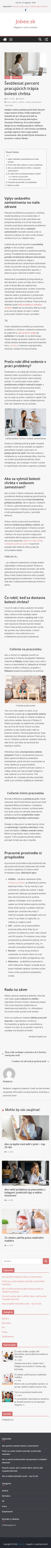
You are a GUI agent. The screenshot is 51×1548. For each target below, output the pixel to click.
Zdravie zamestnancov (33, 102)
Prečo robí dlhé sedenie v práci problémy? (25, 165)
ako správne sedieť (27, 332)
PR (3, 1327)
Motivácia (6, 1323)
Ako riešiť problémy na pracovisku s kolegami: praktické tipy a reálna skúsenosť (24, 1192)
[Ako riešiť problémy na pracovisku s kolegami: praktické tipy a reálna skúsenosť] (25, 1162)
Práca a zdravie (11, 102)
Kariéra (5, 1318)
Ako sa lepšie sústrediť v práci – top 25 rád (24, 1145)
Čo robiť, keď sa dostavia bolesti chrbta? (24, 174)
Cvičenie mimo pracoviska (20, 179)
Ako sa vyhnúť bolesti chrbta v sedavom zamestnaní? (24, 169)
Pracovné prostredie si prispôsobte (22, 182)
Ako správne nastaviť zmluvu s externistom (22, 1276)
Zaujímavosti (17, 77)
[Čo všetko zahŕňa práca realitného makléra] (25, 1210)
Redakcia (21, 99)
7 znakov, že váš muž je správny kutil (28, 1061)
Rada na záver (13, 185)
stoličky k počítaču (16, 882)
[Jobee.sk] (5, 39)
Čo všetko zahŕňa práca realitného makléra (24, 1239)
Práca (7, 77)
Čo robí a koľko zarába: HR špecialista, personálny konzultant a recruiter (31, 1354)
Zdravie (21, 102)
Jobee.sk (25, 21)
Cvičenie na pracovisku (19, 176)
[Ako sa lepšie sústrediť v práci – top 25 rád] (25, 1116)
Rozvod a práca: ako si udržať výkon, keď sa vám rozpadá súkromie (29, 7)
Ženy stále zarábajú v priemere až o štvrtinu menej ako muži (25, 1054)
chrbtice (13, 345)
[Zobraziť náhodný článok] (46, 39)
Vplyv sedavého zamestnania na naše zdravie (23, 160)
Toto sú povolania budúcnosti (28, 1392)
